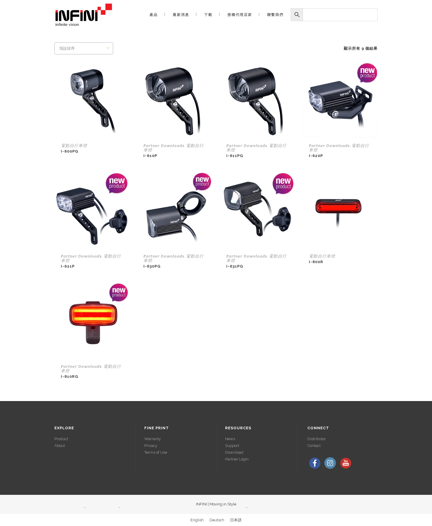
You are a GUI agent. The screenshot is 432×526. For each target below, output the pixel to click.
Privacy (150, 445)
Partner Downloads (163, 145)
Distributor (316, 439)
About (59, 445)
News (230, 439)
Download (234, 452)
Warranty (152, 439)
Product (61, 439)
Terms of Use (155, 452)
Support (232, 445)
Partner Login (237, 459)
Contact (314, 445)
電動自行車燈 (74, 145)
